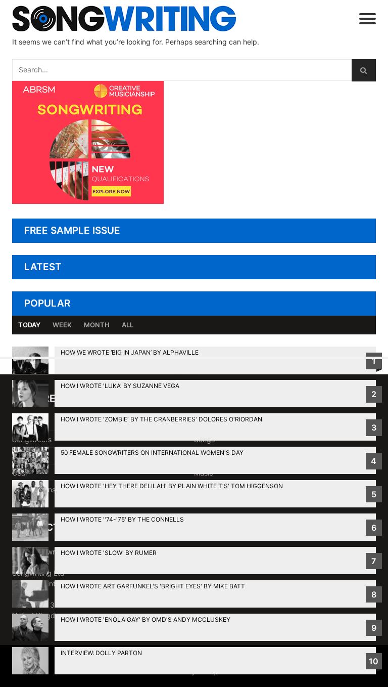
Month (97, 325)
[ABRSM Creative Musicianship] (88, 201)
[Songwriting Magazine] (130, 18)
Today (29, 325)
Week (62, 325)
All (127, 325)
